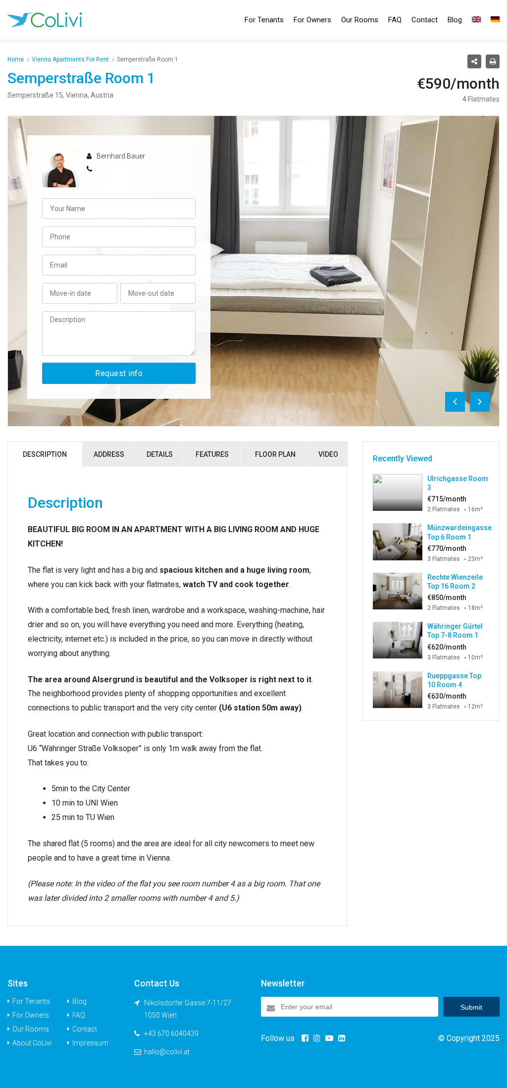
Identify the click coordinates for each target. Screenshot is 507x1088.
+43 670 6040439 (171, 1033)
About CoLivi (31, 1043)
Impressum (90, 1043)
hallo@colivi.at (167, 1052)
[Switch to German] (495, 20)
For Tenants (264, 19)
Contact (424, 19)
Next (480, 402)
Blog (455, 19)
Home (15, 59)
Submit (471, 1007)
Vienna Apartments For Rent (70, 59)
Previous (455, 402)
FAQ (395, 19)
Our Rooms (359, 19)
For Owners (312, 19)
